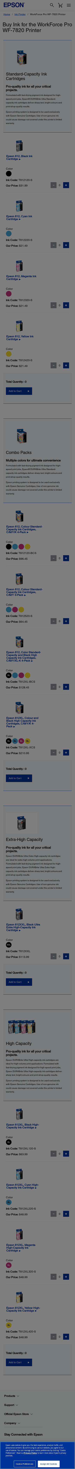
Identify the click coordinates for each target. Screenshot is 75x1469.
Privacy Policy (30, 1453)
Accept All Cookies (48, 1464)
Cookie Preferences (24, 1464)
